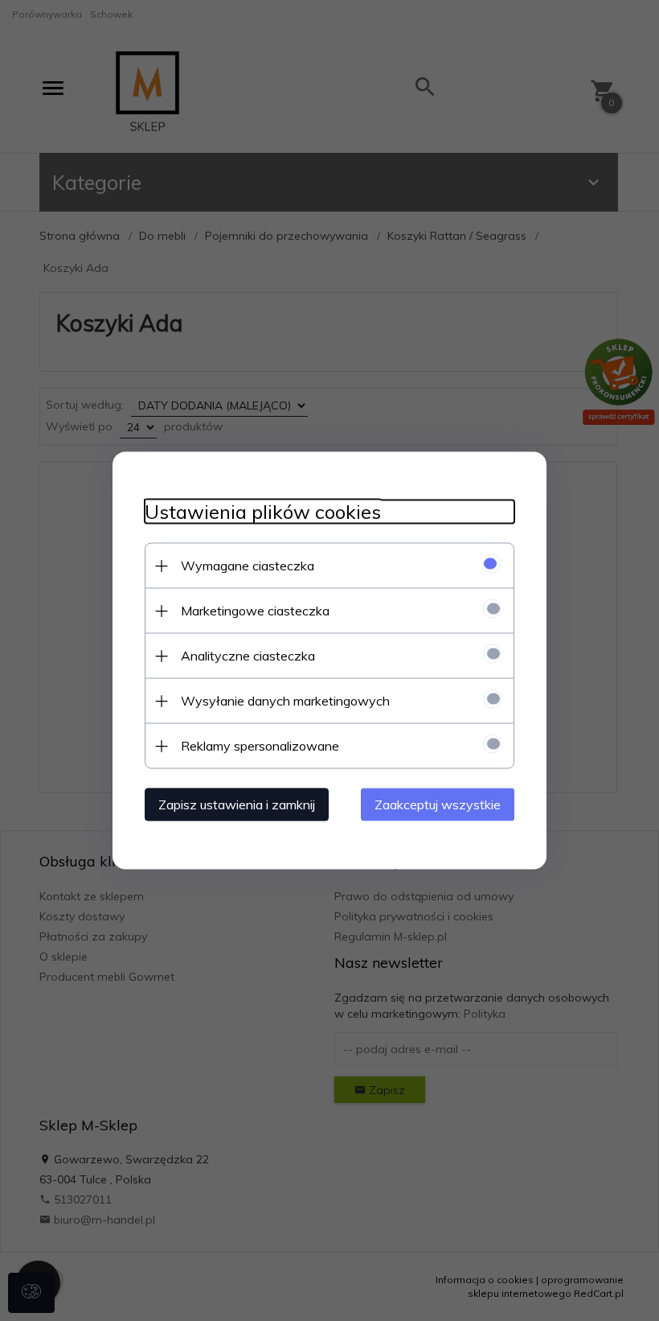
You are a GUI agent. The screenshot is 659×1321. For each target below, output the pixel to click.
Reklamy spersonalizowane (260, 746)
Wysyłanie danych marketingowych (285, 701)
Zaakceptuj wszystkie (438, 804)
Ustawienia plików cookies (263, 512)
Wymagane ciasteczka (247, 566)
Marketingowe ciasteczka (255, 611)
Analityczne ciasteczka (248, 656)
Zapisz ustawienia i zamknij (236, 804)
